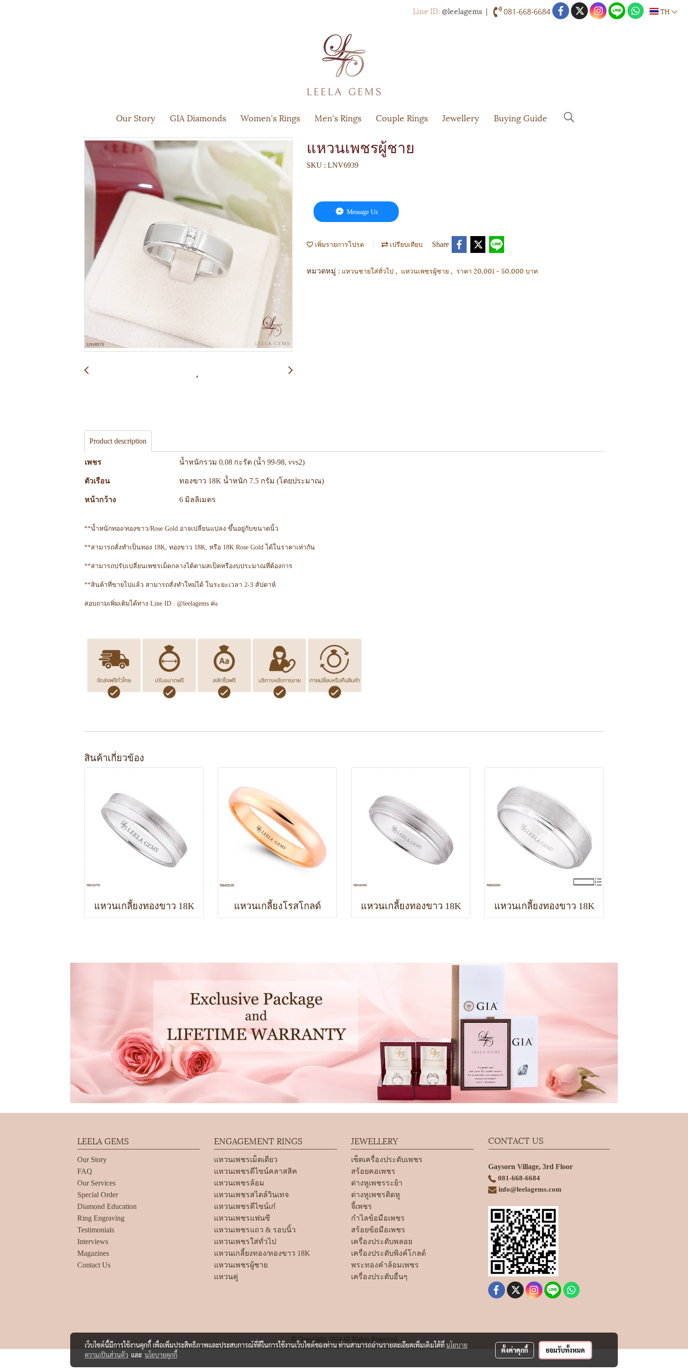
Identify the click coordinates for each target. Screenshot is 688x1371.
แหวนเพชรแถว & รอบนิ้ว (255, 1230)
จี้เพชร (361, 1206)
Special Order (97, 1195)
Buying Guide (520, 117)
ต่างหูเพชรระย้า (377, 1183)
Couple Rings (402, 117)
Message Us (361, 211)
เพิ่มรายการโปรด (338, 244)
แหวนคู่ (226, 1277)
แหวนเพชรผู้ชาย (426, 270)
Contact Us (93, 1265)
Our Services (96, 1183)
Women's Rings (270, 117)
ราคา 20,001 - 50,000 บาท (497, 270)
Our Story (135, 117)
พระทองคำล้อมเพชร (385, 1265)
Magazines (93, 1253)
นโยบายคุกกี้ (161, 1354)
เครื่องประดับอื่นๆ (379, 1277)
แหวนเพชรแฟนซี (242, 1218)
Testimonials (95, 1230)
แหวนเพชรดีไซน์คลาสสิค (255, 1171)
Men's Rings (338, 117)
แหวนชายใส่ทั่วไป (368, 270)
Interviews (92, 1241)
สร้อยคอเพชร (373, 1171)
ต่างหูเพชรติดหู (375, 1195)
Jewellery (460, 117)
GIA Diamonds (198, 117)
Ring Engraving (100, 1218)
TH (665, 11)
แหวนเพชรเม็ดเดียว (246, 1159)
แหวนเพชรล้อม (239, 1183)
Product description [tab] (117, 441)
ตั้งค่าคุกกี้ (514, 1350)
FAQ (84, 1171)
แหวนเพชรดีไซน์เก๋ (245, 1206)
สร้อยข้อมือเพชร (378, 1230)
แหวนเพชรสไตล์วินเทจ (251, 1195)
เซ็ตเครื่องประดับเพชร (387, 1159)
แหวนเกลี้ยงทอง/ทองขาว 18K (262, 1253)
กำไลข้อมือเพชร (378, 1218)
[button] (569, 117)
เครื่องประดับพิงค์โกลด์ (388, 1253)
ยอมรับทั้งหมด (565, 1350)
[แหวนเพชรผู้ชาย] (188, 245)
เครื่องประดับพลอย (381, 1241)
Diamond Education (107, 1206)
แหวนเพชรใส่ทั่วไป (245, 1241)
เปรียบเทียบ (405, 244)
